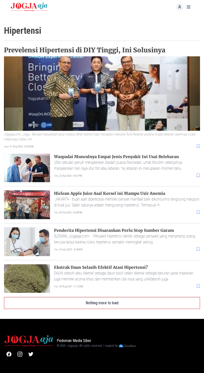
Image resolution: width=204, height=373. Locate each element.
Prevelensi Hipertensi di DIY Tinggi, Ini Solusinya (84, 50)
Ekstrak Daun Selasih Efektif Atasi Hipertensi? (101, 267)
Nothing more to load (102, 303)
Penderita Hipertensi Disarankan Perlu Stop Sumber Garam (114, 230)
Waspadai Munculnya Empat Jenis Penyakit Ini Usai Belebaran (116, 156)
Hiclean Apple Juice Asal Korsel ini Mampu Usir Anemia (109, 193)
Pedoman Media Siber (74, 340)
